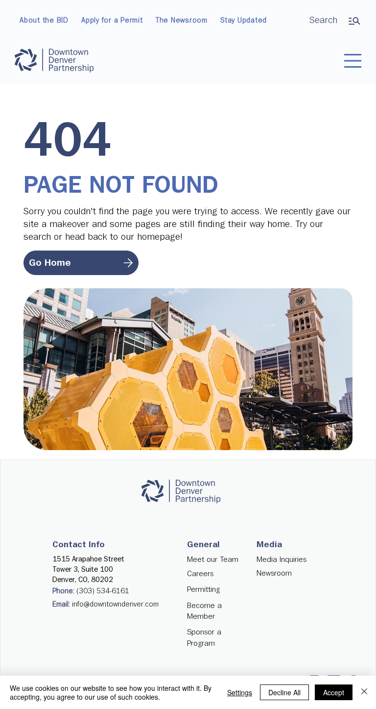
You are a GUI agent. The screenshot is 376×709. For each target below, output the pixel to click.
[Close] (364, 692)
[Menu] (352, 60)
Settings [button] (239, 692)
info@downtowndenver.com (115, 604)
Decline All (284, 692)
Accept (333, 692)
